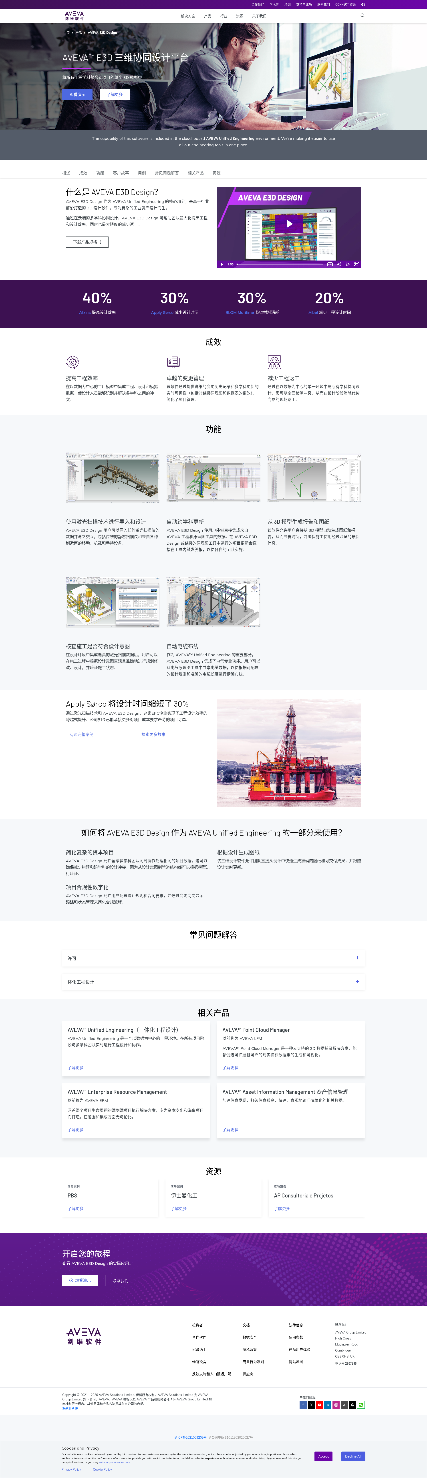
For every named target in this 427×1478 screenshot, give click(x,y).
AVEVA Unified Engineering (230, 138)
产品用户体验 (299, 1349)
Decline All (353, 1456)
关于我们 (259, 16)
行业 (223, 16)
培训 (287, 4)
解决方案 (188, 16)
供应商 (248, 1374)
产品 (207, 16)
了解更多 (115, 94)
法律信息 (296, 1325)
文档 (246, 1325)
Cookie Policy (102, 1470)
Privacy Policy (71, 1470)
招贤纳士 (199, 1349)
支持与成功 (304, 4)
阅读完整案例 (81, 734)
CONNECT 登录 (345, 4)
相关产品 (196, 172)
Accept (323, 1456)
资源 (239, 16)
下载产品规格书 (87, 242)
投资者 (197, 1325)
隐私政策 (250, 1349)
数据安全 (250, 1337)
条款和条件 (70, 1408)
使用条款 (296, 1337)
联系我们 (323, 4)
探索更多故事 (153, 734)
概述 (66, 172)
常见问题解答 (167, 172)
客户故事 (121, 172)
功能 (100, 172)
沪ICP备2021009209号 (190, 1438)
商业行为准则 (253, 1362)
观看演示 (77, 94)
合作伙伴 (258, 4)
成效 (83, 172)
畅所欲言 (199, 1362)
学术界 (274, 4)
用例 (142, 172)
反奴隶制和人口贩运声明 (211, 1374)
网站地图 (296, 1362)
